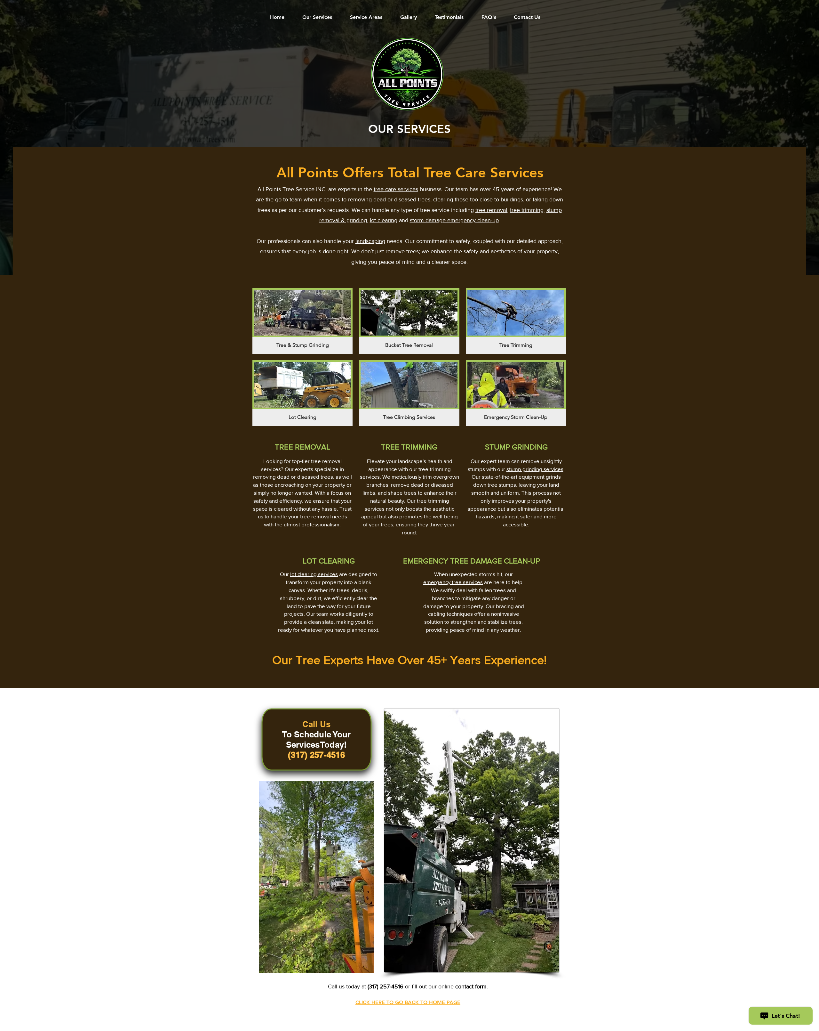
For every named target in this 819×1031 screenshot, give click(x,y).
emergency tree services (453, 582)
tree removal (491, 210)
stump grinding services (534, 469)
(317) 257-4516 (385, 986)
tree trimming (527, 210)
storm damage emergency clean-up (454, 220)
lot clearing (383, 220)
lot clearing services (314, 574)
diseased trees (315, 477)
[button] (302, 321)
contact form (471, 986)
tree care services (396, 189)
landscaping (370, 241)
